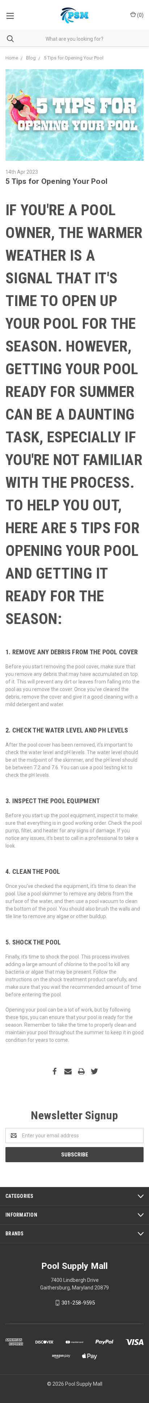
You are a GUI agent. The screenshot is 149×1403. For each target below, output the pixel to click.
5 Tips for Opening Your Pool (56, 181)
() (140, 15)
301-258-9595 (78, 1303)
